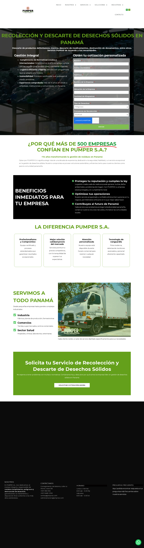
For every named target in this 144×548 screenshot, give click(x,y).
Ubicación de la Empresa (84, 89)
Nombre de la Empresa (84, 82)
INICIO (58, 5)
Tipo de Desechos (82, 103)
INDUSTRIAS (116, 5)
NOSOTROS (69, 5)
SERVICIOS (84, 5)
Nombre (77, 61)
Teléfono (78, 75)
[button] (138, 542)
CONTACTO (119, 15)
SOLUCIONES (100, 5)
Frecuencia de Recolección (85, 111)
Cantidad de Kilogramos (84, 96)
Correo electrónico (82, 68)
